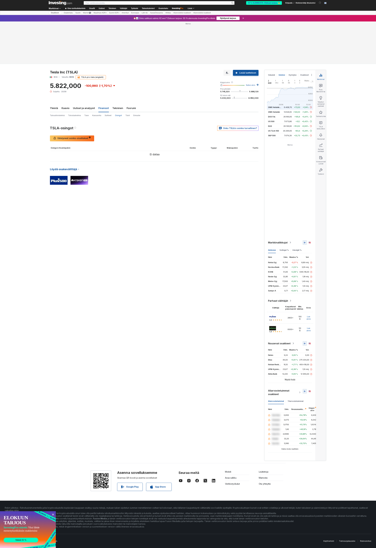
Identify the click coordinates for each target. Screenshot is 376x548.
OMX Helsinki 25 (275, 107)
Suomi (77, 13)
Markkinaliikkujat (278, 242)
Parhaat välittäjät (278, 300)
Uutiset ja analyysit (84, 108)
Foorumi (131, 108)
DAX (270, 126)
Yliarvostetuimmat (295, 401)
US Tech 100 (273, 131)
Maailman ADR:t (100, 13)
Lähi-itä (145, 13)
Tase (86, 115)
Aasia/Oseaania (156, 13)
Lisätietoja (263, 471)
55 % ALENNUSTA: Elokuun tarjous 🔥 (264, 3)
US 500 (271, 121)
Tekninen (117, 108)
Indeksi (282, 75)
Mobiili (228, 471)
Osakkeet (55, 13)
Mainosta (263, 478)
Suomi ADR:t (114, 13)
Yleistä (54, 108)
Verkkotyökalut (232, 484)
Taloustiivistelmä (57, 115)
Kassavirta (96, 115)
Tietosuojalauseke (347, 541)
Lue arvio (309, 317)
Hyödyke (293, 75)
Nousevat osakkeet (279, 343)
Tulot (127, 115)
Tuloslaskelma (74, 115)
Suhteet (108, 115)
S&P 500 (272, 135)
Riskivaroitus (365, 541)
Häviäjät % (297, 250)
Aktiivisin (272, 250)
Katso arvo (250, 85)
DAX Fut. (272, 117)
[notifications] (320, 2)
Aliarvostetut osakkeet (182, 13)
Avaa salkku (230, 478)
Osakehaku (163, 8)
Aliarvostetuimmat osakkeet (278, 392)
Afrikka (168, 13)
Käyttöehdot (328, 541)
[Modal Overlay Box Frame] (28, 529)
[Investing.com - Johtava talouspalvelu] (60, 3)
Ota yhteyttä (265, 484)
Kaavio (65, 108)
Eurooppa (135, 13)
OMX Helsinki (274, 112)
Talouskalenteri (148, 8)
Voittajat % (284, 250)
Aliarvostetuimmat (276, 401)
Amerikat (125, 13)
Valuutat (271, 75)
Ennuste (136, 115)
